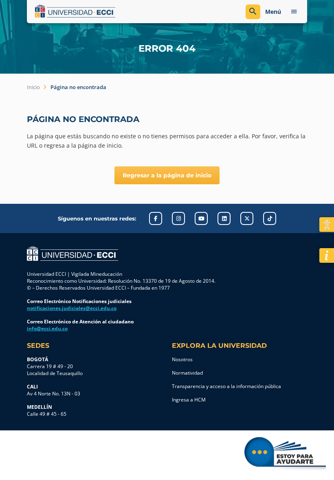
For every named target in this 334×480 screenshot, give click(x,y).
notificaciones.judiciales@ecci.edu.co (71, 308)
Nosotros (182, 359)
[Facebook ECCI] (155, 218)
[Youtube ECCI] (201, 218)
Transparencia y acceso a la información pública (226, 386)
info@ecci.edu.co (47, 328)
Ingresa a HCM (189, 399)
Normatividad (187, 372)
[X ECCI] (246, 218)
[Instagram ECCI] (178, 218)
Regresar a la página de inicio (167, 175)
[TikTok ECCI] (269, 218)
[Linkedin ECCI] (224, 218)
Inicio (33, 87)
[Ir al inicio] (72, 253)
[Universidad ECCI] (99, 10)
